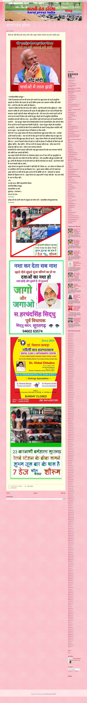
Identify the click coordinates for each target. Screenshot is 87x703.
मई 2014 (69, 585)
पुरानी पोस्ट (63, 493)
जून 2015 (69, 566)
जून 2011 (69, 641)
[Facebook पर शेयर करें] (31, 486)
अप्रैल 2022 (70, 423)
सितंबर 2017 (70, 519)
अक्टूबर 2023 (70, 392)
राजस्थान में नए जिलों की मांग (72, 182)
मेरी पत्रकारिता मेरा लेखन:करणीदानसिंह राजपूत (74, 177)
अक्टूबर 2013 (70, 598)
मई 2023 (69, 401)
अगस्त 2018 (70, 500)
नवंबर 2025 (70, 349)
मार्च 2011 (69, 646)
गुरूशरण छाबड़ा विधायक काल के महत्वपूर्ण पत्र (74, 140)
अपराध (69, 102)
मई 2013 (69, 606)
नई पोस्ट (8, 493)
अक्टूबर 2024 (70, 371)
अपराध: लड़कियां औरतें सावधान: (73, 104)
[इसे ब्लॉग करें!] (28, 486)
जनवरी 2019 (70, 491)
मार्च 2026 (69, 342)
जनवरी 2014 (70, 592)
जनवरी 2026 (70, 345)
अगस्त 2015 (70, 563)
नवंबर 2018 (70, 495)
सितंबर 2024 (70, 373)
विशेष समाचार (70, 195)
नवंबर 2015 (70, 557)
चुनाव (69, 144)
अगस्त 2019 (70, 479)
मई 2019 (69, 484)
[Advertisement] (77, 49)
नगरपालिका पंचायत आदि (72, 152)
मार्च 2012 (69, 625)
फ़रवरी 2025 (70, 364)
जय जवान (69, 145)
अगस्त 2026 (70, 333)
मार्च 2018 (69, 509)
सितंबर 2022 (70, 415)
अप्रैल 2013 (70, 608)
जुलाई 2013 (70, 603)
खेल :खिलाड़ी (70, 129)
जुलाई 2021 (70, 439)
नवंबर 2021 (70, 432)
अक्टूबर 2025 (70, 350)
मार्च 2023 (69, 404)
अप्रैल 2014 (70, 587)
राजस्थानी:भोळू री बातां (71, 188)
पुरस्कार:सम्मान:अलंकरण (72, 158)
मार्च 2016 (69, 551)
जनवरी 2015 (70, 575)
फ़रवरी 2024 (70, 385)
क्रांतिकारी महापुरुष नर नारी (72, 128)
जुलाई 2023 (70, 397)
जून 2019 (69, 483)
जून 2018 (69, 504)
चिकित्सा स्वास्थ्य (70, 142)
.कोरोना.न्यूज (70, 82)
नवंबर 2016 (70, 537)
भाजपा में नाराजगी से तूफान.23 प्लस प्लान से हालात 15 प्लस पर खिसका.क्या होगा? (76, 275)
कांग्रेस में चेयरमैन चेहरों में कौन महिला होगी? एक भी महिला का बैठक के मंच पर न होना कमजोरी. (77, 320)
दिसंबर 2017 (70, 514)
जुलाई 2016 (70, 544)
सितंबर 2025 (70, 352)
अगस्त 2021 (70, 437)
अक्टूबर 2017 (70, 517)
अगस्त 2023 (70, 396)
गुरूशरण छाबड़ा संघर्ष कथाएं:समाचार (73, 135)
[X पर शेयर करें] (30, 486)
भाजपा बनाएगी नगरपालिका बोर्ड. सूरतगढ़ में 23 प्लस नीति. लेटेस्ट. (77, 286)
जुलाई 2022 (70, 418)
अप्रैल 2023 (70, 402)
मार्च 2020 (69, 467)
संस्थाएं (69, 198)
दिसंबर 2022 (70, 409)
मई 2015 (69, 568)
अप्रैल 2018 (70, 507)
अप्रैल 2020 (70, 465)
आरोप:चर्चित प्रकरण (71, 112)
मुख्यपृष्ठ (35, 493)
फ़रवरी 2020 (70, 469)
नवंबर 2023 (70, 390)
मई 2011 (69, 643)
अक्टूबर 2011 (70, 634)
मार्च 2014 (69, 589)
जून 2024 (69, 378)
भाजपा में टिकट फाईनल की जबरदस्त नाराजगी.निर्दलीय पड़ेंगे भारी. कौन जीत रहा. (77, 231)
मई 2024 (69, 380)
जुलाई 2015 (70, 564)
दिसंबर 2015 (70, 556)
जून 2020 (69, 462)
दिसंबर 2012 (70, 613)
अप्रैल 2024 (70, 382)
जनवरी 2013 (70, 611)
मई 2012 (69, 622)
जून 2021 (69, 441)
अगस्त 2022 (70, 416)
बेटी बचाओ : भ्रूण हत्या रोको (72, 169)
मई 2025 (69, 359)
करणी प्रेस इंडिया (18, 25)
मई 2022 (69, 422)
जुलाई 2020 (70, 460)
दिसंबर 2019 (70, 472)
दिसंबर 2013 (70, 594)
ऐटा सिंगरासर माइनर (71, 119)
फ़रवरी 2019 (70, 490)
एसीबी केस (69, 117)
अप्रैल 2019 (70, 486)
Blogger (50, 694)
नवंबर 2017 (70, 516)
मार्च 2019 (69, 488)
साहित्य (69, 209)
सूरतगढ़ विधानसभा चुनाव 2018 (73, 219)
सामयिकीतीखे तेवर (71, 207)
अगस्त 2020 (70, 458)
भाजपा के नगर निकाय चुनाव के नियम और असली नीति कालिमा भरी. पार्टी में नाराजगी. (77, 253)
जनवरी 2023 (70, 408)
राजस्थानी (69, 184)
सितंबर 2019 (70, 477)
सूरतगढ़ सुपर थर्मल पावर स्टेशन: (73, 217)
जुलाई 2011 (70, 639)
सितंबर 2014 (70, 580)
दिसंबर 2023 (70, 389)
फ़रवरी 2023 (70, 406)
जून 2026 (69, 336)
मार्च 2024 (69, 383)
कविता (69, 122)
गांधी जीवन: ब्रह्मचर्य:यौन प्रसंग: (73, 131)
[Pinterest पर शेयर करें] (32, 486)
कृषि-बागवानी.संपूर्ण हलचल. (72, 126)
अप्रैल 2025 (70, 361)
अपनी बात (69, 100)
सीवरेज (69, 210)
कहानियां (69, 124)
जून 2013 (69, 604)
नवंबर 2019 (70, 474)
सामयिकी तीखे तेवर (71, 203)
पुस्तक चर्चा (70, 162)
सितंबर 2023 (70, 394)
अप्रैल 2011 (70, 645)
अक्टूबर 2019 (70, 476)
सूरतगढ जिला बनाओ (71, 212)
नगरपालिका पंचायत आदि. (72, 154)
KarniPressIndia (77, 658)
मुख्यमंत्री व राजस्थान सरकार (72, 174)
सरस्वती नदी (70, 202)
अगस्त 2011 (70, 638)
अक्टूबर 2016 (70, 538)
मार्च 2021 (69, 446)
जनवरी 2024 (70, 387)
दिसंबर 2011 (70, 631)
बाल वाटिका (70, 167)
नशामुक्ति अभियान (71, 156)
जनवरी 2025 (70, 366)
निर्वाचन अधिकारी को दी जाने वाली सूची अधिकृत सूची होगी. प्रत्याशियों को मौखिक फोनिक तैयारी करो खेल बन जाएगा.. (74, 309)
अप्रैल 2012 (70, 624)
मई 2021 (69, 443)
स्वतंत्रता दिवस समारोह (71, 221)
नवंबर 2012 (70, 615)
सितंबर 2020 (70, 456)
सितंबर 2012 (70, 617)
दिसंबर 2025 (70, 347)
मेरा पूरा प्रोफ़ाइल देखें (76, 660)
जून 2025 (69, 357)
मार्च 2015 (69, 571)
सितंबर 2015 (70, 561)
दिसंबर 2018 (70, 493)
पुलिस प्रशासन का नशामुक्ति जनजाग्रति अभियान (74, 160)
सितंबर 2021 (70, 436)
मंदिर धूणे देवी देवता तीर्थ (71, 171)
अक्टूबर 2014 (70, 578)
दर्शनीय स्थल (70, 149)
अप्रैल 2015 (70, 570)
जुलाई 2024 (70, 376)
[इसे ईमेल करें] (27, 486)
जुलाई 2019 (70, 481)
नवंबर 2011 (70, 632)
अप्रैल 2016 (70, 549)
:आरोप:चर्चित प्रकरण (71, 97)
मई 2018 (69, 505)
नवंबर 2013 (70, 596)
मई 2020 (69, 463)
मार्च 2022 (69, 425)
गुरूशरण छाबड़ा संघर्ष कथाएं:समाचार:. (74, 136)
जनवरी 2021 (70, 449)
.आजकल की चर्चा (70, 80)
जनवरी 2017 (70, 533)
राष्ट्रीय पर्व (69, 189)
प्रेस (68, 164)
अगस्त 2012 (70, 618)
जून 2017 (69, 524)
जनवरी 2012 (70, 629)
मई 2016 (69, 547)
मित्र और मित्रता (70, 173)
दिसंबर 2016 (70, 535)
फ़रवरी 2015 (70, 573)
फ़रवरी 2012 (70, 627)
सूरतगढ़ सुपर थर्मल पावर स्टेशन (73, 215)
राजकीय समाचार (70, 179)
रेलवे (68, 191)
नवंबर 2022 (70, 411)
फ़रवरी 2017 (70, 531)
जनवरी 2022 (70, 429)
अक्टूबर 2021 (70, 434)
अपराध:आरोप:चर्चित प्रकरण (72, 106)
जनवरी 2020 (70, 470)
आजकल (69, 107)
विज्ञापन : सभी (70, 193)
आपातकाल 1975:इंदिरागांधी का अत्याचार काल (74, 110)
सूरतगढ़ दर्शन (70, 214)
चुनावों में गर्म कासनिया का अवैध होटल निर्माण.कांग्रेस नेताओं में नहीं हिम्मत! (76, 297)
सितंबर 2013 (70, 599)
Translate (76, 671)
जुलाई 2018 (70, 502)
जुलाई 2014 (70, 584)
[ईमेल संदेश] (25, 486)
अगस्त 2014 (70, 582)
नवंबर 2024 (70, 369)
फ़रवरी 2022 (70, 427)
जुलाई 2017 (70, 523)
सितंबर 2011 (70, 636)
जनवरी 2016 (70, 554)
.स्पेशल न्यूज (70, 94)
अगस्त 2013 (70, 601)
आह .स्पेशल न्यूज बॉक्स (71, 115)
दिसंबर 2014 (70, 577)
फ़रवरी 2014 (70, 591)
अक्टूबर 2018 (70, 497)
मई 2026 (69, 338)
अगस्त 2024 (70, 375)
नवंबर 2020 (70, 453)
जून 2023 (69, 399)
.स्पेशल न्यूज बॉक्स (71, 95)
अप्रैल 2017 (70, 528)
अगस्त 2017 (70, 521)
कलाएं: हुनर (70, 121)
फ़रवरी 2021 (70, 448)
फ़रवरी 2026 (70, 343)
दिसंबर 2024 (70, 368)
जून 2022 (69, 420)
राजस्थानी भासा (70, 186)
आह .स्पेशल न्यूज (70, 114)
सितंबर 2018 (70, 498)
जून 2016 (69, 545)
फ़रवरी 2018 (70, 510)
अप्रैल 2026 (70, 340)
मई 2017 (69, 526)
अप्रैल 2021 (70, 444)
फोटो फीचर (70, 166)
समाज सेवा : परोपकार (71, 200)
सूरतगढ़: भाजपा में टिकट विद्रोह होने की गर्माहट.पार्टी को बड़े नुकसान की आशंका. (76, 242)
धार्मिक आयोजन (70, 151)
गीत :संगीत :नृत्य (70, 133)
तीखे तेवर (69, 147)
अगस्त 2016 (70, 542)
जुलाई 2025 (70, 355)
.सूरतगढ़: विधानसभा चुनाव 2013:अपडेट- (72, 86)
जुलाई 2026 (70, 335)
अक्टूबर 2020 (70, 455)
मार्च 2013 (69, 610)
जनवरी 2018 (70, 512)
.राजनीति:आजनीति (13, 488)
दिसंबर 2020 (70, 451)
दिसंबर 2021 (70, 430)
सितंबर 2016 (70, 540)
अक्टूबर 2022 (70, 413)
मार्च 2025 (69, 362)
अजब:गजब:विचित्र (71, 99)
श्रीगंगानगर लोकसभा (71, 196)
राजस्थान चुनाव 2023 (71, 181)
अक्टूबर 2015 (70, 559)
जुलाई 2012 (70, 620)
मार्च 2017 (69, 530)
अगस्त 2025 (70, 354)
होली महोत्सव (70, 222)
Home (69, 652)
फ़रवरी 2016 (70, 552)
